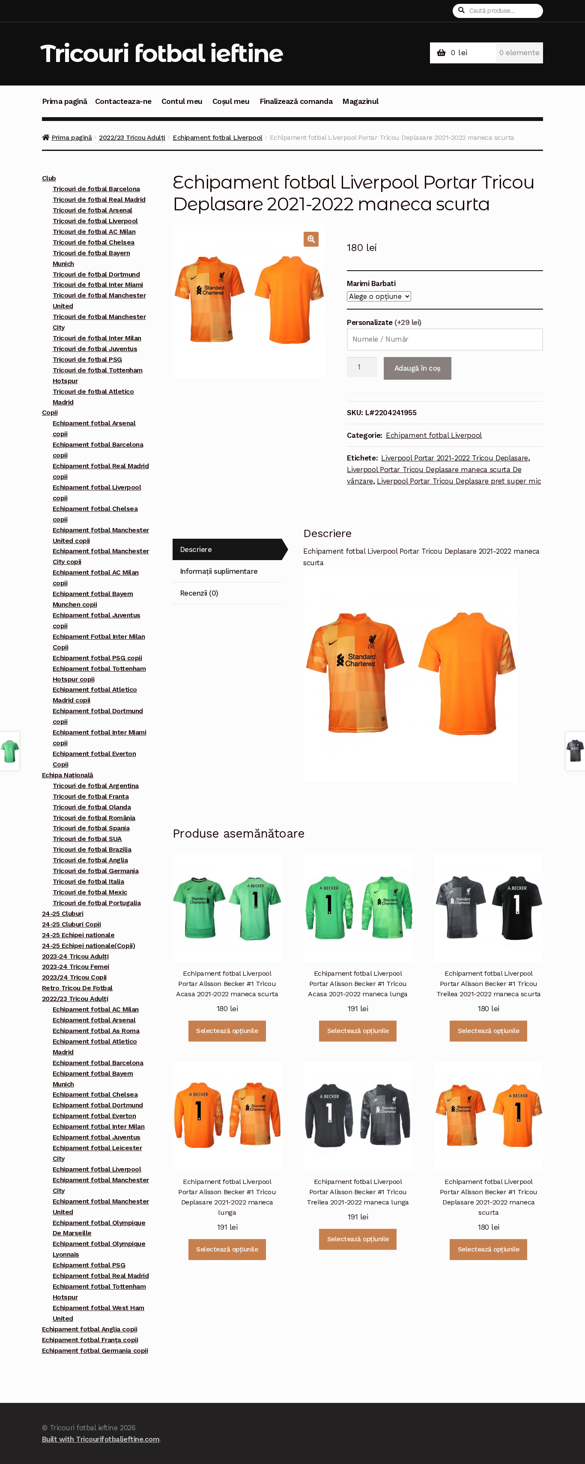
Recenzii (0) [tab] (199, 593)
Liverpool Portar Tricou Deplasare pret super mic (459, 481)
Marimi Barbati (371, 283)
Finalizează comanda (296, 101)
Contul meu (182, 101)
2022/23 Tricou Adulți (132, 137)
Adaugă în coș (417, 368)
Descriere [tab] (196, 549)
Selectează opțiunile (227, 1031)
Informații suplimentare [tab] (219, 571)
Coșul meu (231, 101)
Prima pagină (64, 101)
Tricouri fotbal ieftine (161, 53)
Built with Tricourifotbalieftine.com (100, 1439)
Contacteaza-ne (123, 101)
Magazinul (360, 101)
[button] (311, 239)
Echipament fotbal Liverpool (218, 137)
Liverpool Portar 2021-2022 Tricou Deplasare (454, 458)
